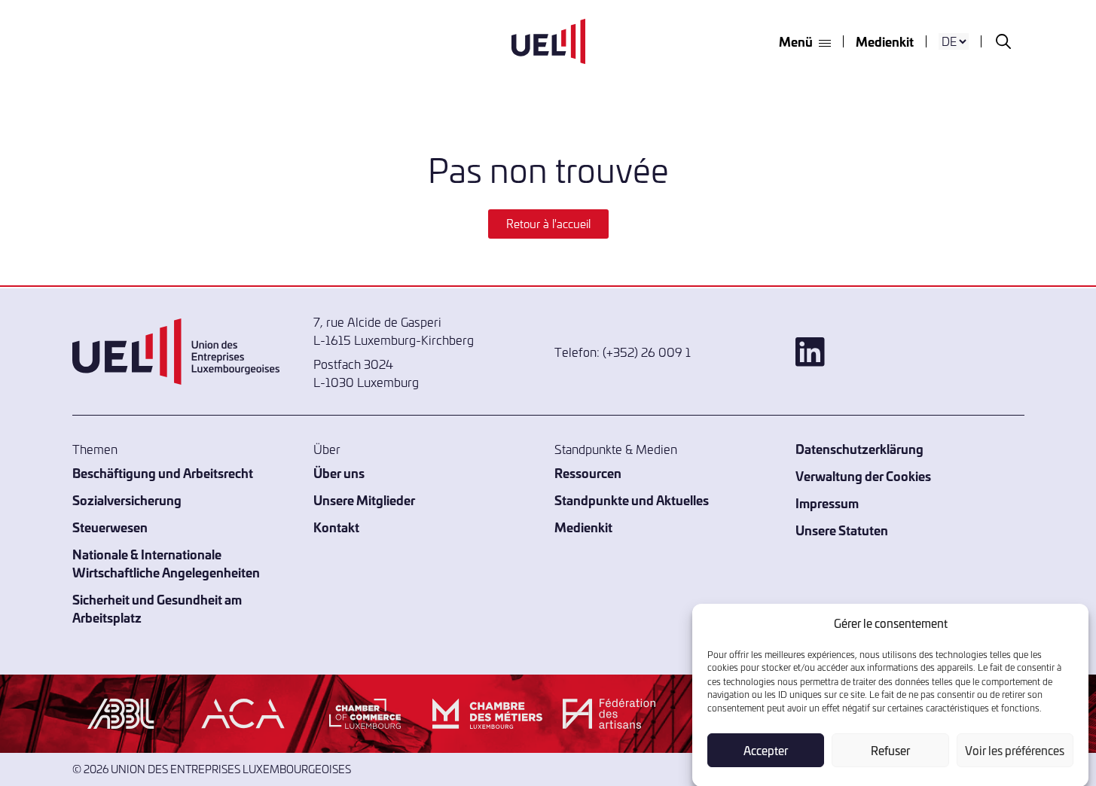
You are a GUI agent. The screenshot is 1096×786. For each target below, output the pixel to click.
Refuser (890, 750)
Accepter (765, 750)
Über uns (339, 472)
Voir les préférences (1014, 750)
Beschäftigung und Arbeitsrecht (162, 472)
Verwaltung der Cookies (863, 475)
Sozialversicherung (127, 499)
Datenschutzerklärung (859, 448)
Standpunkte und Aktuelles (631, 499)
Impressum (827, 502)
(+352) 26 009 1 (647, 351)
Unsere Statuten (841, 529)
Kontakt (336, 526)
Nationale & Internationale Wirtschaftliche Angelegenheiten (166, 562)
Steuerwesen (110, 526)
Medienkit (885, 41)
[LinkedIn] (909, 352)
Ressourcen (587, 472)
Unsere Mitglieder (364, 499)
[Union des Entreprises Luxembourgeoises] (548, 41)
